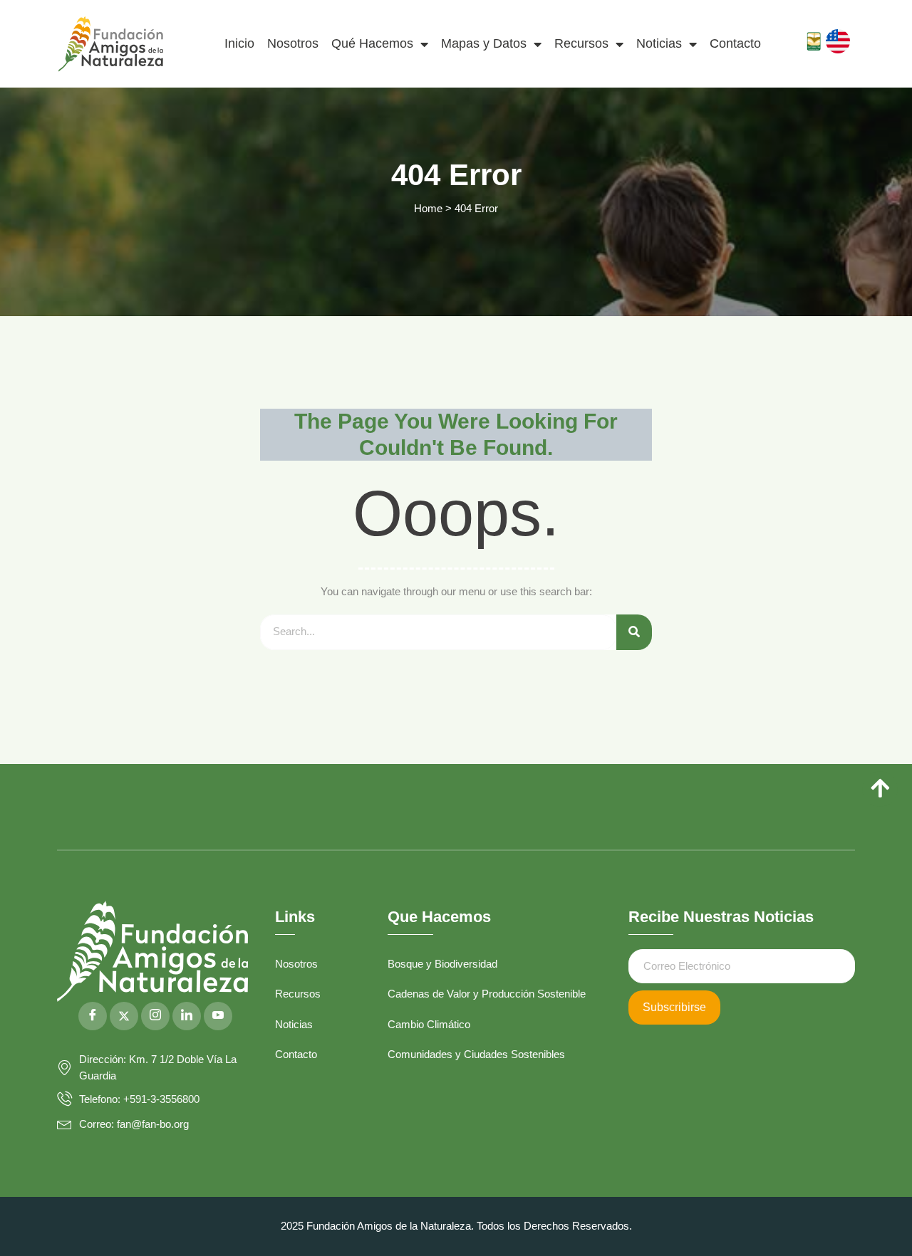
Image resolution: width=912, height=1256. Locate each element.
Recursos (581, 43)
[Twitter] (124, 1016)
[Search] (634, 632)
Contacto (735, 43)
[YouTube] (218, 1016)
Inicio (239, 43)
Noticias (659, 43)
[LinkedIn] (186, 1016)
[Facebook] (92, 1016)
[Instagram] (155, 1016)
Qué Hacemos (372, 43)
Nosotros (292, 43)
